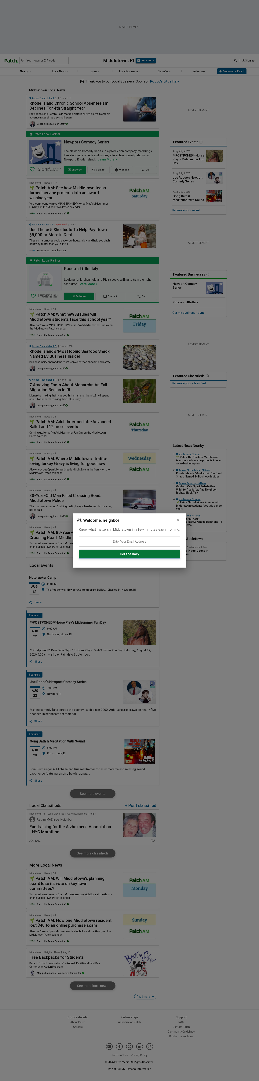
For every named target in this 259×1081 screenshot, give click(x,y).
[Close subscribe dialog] (178, 520)
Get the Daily (129, 554)
